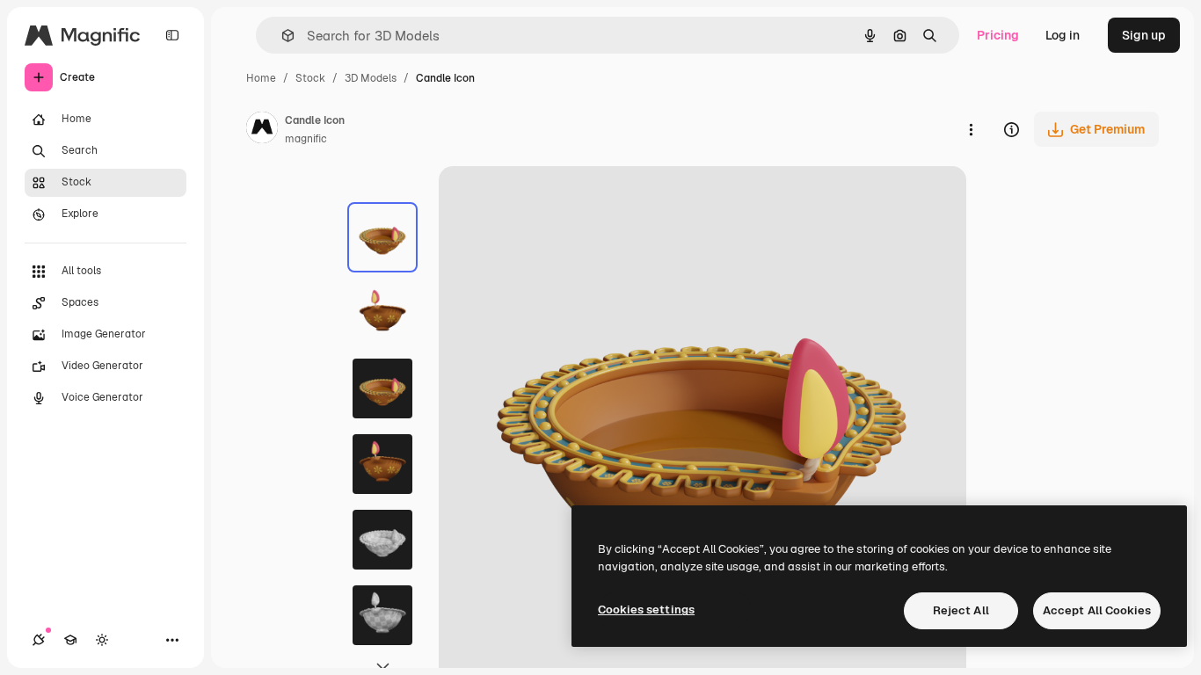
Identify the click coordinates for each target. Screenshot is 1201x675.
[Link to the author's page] (262, 130)
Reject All (961, 610)
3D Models (371, 78)
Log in (1062, 35)
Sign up (1144, 35)
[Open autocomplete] (281, 35)
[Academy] (70, 640)
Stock (310, 78)
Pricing (998, 35)
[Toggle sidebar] (172, 35)
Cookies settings (646, 609)
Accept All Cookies (1097, 610)
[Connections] (39, 640)
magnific (306, 139)
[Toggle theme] (102, 640)
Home (261, 78)
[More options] (970, 129)
